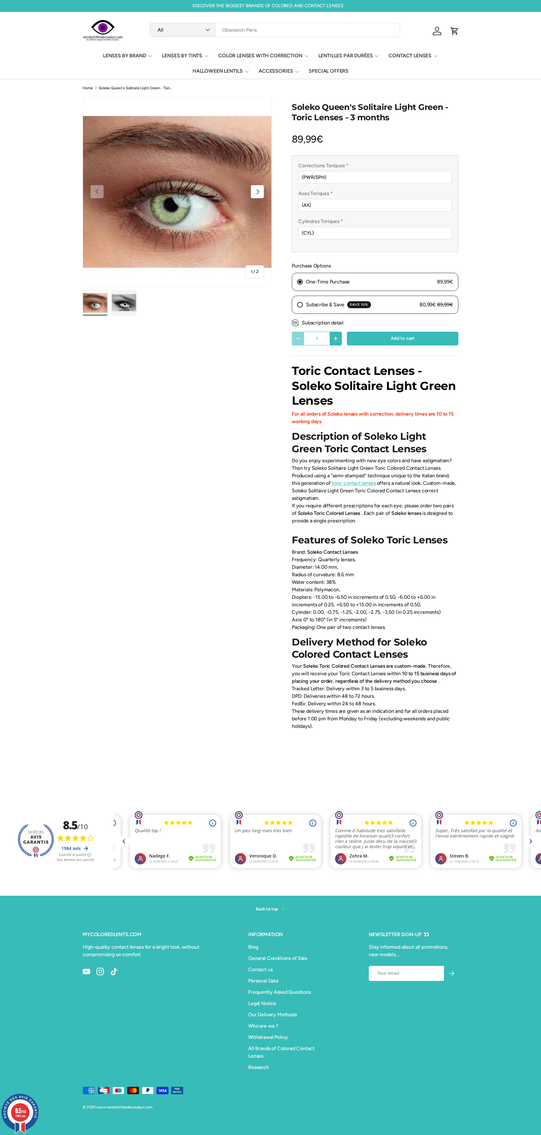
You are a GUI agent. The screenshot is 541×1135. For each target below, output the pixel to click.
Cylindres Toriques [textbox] (320, 221)
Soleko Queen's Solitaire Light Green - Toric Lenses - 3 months (136, 88)
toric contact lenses (354, 483)
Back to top (267, 909)
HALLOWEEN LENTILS (218, 71)
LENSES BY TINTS (182, 56)
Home (88, 88)
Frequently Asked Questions (279, 992)
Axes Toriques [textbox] (315, 193)
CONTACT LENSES (410, 56)
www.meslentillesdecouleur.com (124, 1107)
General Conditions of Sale (277, 958)
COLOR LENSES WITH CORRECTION (260, 56)
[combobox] (274, 30)
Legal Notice (262, 1003)
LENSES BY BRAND (124, 56)
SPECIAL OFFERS (328, 71)
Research (258, 1067)
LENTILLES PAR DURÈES (345, 56)
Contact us (260, 969)
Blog (253, 947)
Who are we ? (263, 1026)
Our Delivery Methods (272, 1015)
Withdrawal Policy (268, 1037)
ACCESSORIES (276, 71)
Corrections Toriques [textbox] (323, 165)
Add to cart (403, 338)
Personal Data (263, 981)
